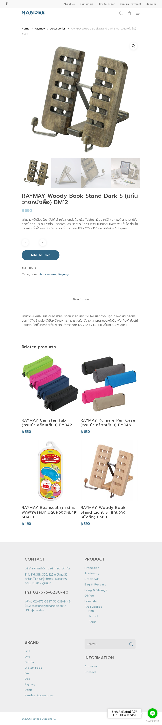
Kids (91, 611)
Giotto (29, 662)
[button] (133, 46)
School (93, 616)
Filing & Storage (96, 590)
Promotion (92, 568)
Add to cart (41, 255)
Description (81, 299)
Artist (92, 622)
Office (89, 596)
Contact (90, 672)
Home (25, 28)
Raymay (40, 28)
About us (91, 667)
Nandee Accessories (39, 695)
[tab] (81, 299)
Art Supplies (93, 607)
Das (27, 679)
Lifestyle (91, 601)
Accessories (58, 28)
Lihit (28, 651)
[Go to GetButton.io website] (152, 721)
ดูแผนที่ (46, 583)
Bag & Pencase (95, 585)
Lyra (27, 657)
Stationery (92, 574)
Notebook (92, 579)
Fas (27, 673)
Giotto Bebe (33, 668)
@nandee (37, 610)
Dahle (29, 690)
